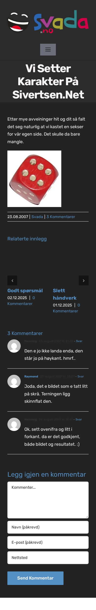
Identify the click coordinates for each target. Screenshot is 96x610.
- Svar (77, 341)
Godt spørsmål (25, 290)
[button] (12, 280)
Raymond (31, 376)
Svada (37, 216)
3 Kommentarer (61, 216)
